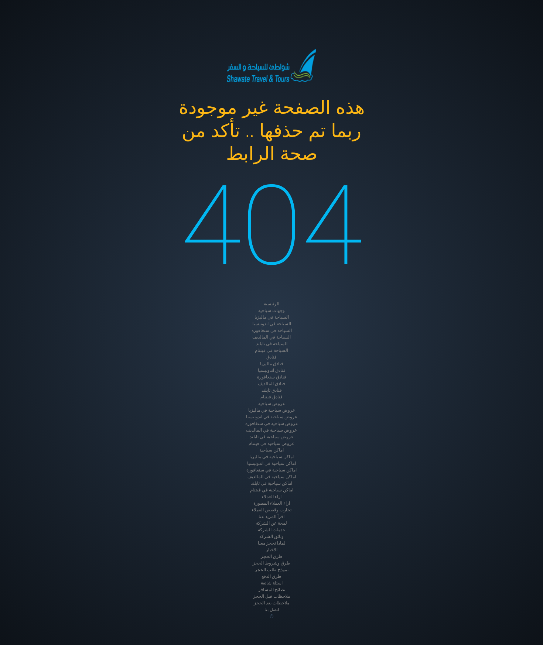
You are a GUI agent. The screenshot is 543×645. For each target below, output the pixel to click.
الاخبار (271, 550)
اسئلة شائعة (272, 583)
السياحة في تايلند (271, 344)
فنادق (271, 357)
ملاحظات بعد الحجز (271, 603)
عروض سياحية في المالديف (271, 430)
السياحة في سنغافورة (272, 330)
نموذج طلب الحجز (271, 569)
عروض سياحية (271, 403)
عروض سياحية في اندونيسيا (271, 417)
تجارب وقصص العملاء (271, 510)
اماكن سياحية (271, 450)
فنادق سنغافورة (271, 377)
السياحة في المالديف (271, 337)
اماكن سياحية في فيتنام (271, 490)
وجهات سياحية (271, 310)
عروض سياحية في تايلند (272, 437)
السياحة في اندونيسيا (271, 324)
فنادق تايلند (272, 390)
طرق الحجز (272, 556)
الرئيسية (271, 304)
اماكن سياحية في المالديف (271, 476)
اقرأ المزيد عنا (271, 516)
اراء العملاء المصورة (271, 503)
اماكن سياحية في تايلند (271, 483)
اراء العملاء (271, 496)
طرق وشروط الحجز (271, 563)
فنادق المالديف (271, 383)
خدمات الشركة (271, 530)
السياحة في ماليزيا (272, 317)
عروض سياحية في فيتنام (271, 443)
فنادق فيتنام (271, 397)
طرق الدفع (271, 576)
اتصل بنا (271, 609)
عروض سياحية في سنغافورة (271, 423)
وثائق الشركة (271, 536)
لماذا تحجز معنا (272, 543)
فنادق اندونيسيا (272, 370)
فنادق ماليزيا (271, 363)
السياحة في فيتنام (271, 350)
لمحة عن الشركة (271, 523)
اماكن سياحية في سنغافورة (271, 470)
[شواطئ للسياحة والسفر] (271, 65)
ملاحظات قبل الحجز (271, 596)
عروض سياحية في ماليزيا (271, 410)
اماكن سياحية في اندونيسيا (271, 463)
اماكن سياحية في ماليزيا (271, 456)
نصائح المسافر (271, 589)
